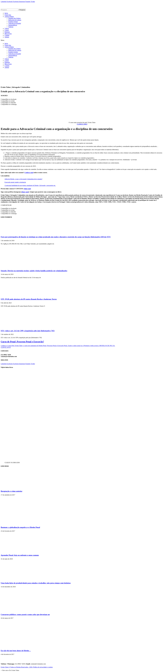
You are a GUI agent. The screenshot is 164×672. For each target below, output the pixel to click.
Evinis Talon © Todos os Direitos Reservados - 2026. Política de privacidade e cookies (27, 667)
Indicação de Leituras (14, 20)
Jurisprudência (12, 25)
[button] (82, 40)
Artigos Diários (9, 16)
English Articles (13, 21)
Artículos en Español (14, 23)
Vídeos (7, 28)
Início (6, 13)
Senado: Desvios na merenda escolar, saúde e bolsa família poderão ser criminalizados (34, 271)
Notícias (10, 27)
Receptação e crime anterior (11, 491)
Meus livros (8, 33)
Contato (7, 35)
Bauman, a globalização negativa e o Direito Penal (20, 527)
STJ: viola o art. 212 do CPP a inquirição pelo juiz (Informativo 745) (27, 331)
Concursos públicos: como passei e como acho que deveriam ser (25, 614)
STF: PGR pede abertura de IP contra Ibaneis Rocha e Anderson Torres (29, 299)
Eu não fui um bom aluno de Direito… (16, 651)
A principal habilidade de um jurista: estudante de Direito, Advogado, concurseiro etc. (30, 185)
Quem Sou (8, 15)
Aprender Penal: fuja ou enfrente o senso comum (20, 555)
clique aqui (27, 188)
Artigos (7, 37)
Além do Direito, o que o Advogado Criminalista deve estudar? (23, 179)
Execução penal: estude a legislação (15, 182)
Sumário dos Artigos (14, 18)
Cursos (7, 30)
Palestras (7, 32)
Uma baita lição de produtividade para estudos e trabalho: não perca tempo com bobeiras (36, 583)
